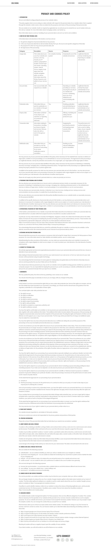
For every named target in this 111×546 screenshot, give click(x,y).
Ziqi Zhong (15, 3)
